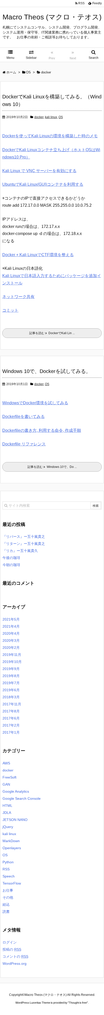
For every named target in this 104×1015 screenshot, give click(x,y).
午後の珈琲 (11, 558)
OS (61, 117)
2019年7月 (11, 683)
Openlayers (12, 848)
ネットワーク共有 (18, 297)
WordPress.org (15, 963)
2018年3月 (11, 697)
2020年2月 (11, 648)
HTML (7, 806)
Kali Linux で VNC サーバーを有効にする (39, 171)
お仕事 (8, 890)
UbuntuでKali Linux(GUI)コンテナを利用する (42, 184)
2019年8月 (11, 676)
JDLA (7, 813)
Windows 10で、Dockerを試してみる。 (46, 371)
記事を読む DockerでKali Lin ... (52, 333)
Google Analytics (16, 791)
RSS (6, 869)
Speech (9, 876)
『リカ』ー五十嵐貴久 (20, 551)
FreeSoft (9, 777)
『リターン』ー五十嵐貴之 (24, 544)
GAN (6, 784)
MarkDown (11, 841)
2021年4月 (11, 626)
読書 (6, 912)
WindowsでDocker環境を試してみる (35, 403)
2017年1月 (11, 732)
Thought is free (78, 1002)
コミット (10, 310)
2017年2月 (11, 725)
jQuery (8, 827)
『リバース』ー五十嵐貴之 (24, 537)
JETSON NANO (15, 820)
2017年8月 (11, 711)
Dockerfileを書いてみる (23, 416)
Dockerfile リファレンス (24, 444)
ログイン (10, 942)
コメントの (15, 956)
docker (38, 117)
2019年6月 (11, 690)
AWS (6, 763)
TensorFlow (12, 883)
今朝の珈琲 (11, 565)
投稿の (12, 949)
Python (8, 862)
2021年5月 (11, 619)
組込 (6, 904)
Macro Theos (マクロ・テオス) (52, 17)
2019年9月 (11, 669)
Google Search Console (22, 798)
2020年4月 (11, 633)
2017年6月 (11, 718)
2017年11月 (12, 704)
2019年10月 (12, 662)
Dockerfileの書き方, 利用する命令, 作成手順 (41, 430)
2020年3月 (11, 640)
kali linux (51, 117)
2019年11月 (12, 655)
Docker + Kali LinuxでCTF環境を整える (38, 255)
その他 (8, 897)
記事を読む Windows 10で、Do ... (52, 467)
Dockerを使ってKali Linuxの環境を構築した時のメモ (50, 136)
